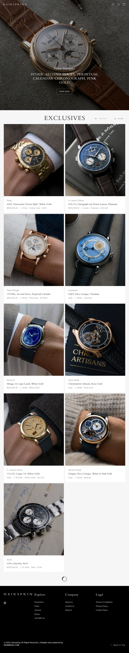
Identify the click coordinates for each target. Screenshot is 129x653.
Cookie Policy (102, 610)
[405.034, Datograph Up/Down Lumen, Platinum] (95, 160)
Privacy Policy (102, 606)
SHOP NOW (64, 91)
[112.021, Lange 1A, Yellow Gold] (34, 429)
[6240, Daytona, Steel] (34, 519)
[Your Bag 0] (124, 4)
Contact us (69, 606)
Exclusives (39, 602)
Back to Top (119, 645)
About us (69, 602)
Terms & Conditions (104, 602)
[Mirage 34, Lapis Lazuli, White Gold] (34, 340)
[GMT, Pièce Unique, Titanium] (95, 250)
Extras (37, 614)
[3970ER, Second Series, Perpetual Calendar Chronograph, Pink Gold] (34, 250)
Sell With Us (39, 618)
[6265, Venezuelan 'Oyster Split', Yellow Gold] (34, 160)
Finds (36, 606)
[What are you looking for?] (118, 4)
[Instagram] (4, 603)
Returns (68, 610)
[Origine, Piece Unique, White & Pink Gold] (95, 429)
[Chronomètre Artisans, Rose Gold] (95, 340)
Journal (37, 610)
